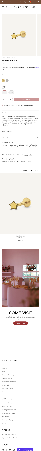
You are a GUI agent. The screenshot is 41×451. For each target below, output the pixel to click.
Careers (4, 392)
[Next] (38, 2)
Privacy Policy (6, 385)
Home (3, 57)
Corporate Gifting (7, 420)
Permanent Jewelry (7, 403)
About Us (5, 364)
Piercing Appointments (9, 410)
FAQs (3, 371)
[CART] (38, 7)
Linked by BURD (7, 406)
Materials (5, 137)
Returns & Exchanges (8, 378)
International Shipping (9, 382)
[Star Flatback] (20, 203)
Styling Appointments (8, 413)
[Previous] (3, 2)
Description (5, 113)
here (29, 161)
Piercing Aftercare (7, 388)
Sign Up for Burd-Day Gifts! (10, 438)
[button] (7, 7)
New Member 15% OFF (9, 434)
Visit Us (4, 423)
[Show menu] (3, 7)
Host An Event (6, 416)
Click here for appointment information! (23, 147)
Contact (4, 368)
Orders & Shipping (8, 375)
